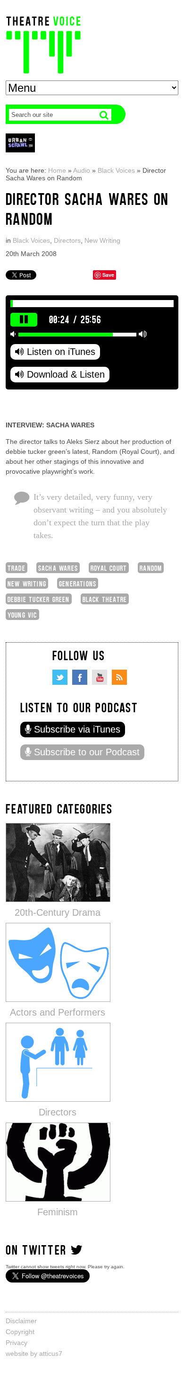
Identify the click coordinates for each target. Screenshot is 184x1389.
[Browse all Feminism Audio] (58, 1161)
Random (151, 567)
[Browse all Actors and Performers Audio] (58, 961)
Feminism (57, 1212)
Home (57, 170)
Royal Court (109, 567)
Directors (67, 240)
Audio (81, 170)
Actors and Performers (57, 1012)
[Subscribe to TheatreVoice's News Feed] (119, 677)
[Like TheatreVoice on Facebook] (79, 677)
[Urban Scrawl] (20, 142)
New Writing (102, 240)
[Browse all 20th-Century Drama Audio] (58, 862)
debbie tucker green (39, 598)
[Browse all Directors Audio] (58, 1061)
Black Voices (116, 170)
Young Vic (22, 614)
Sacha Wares (58, 567)
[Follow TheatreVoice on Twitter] (59, 677)
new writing (27, 583)
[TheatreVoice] (43, 43)
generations (77, 583)
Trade (16, 567)
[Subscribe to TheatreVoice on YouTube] (99, 677)
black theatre (105, 598)
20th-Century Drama (57, 912)
